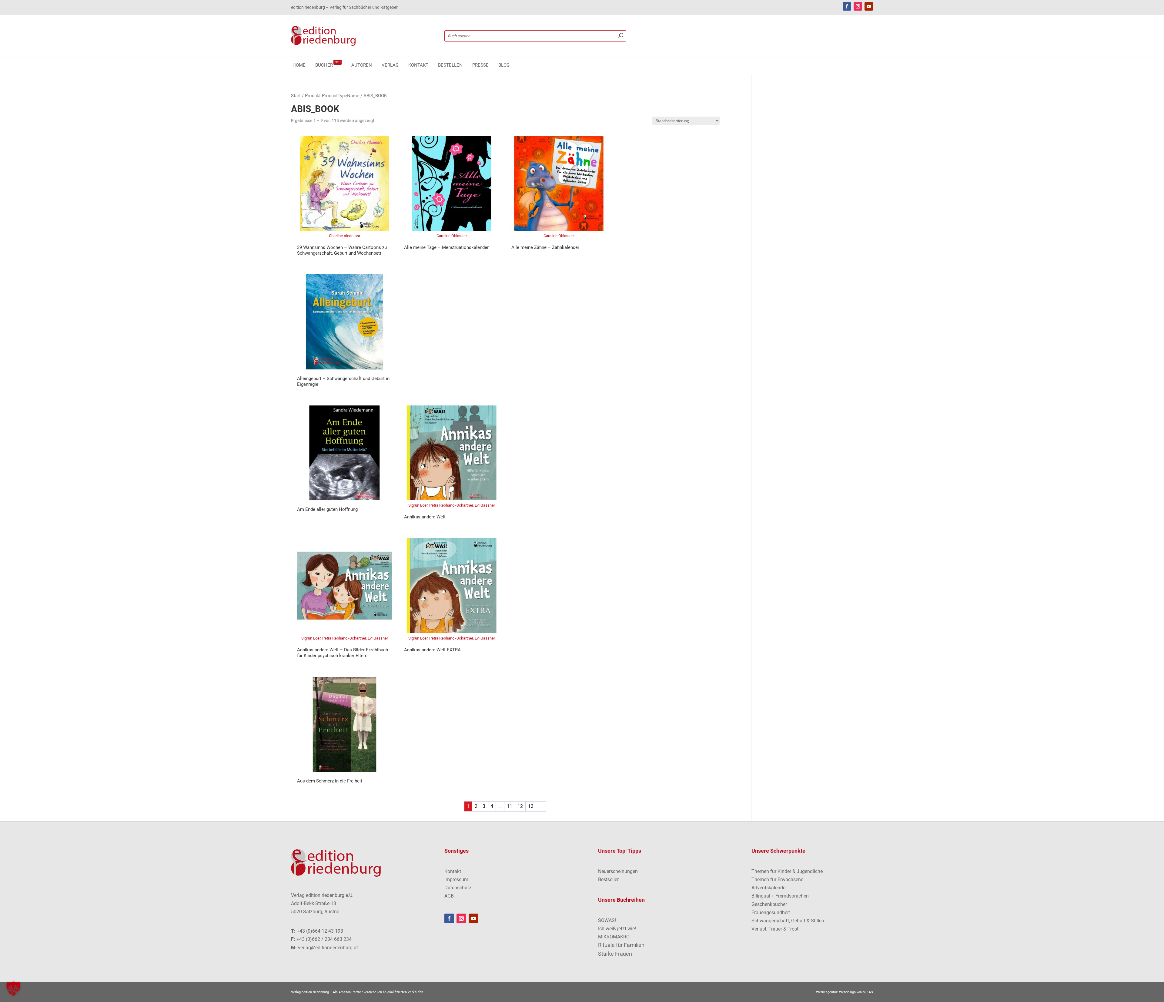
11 (509, 806)
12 (520, 806)
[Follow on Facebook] (847, 6)
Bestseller (608, 879)
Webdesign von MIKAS (856, 992)
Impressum (456, 879)
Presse (480, 65)
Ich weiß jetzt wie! (617, 928)
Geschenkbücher (769, 904)
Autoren (361, 65)
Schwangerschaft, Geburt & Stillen (787, 921)
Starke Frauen (615, 954)
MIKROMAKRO (614, 937)
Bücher (327, 65)
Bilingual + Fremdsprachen (780, 896)
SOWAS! (607, 920)
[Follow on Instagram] (858, 6)
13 (531, 806)
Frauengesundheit (770, 912)
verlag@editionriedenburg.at (328, 948)
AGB (449, 896)
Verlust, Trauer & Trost (774, 929)
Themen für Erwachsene (777, 879)
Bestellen (450, 65)
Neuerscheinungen (618, 871)
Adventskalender (769, 888)
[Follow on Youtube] (869, 6)
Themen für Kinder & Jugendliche (787, 871)
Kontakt (418, 65)
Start (296, 95)
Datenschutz (457, 888)
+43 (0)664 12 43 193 (320, 931)
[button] (13, 988)
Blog (504, 65)
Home (299, 65)
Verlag (390, 65)
